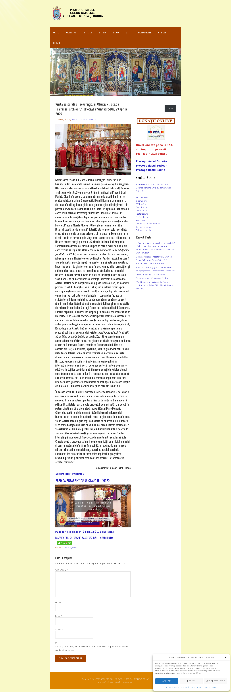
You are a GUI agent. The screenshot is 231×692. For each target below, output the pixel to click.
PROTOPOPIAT (71, 32)
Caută (170, 108)
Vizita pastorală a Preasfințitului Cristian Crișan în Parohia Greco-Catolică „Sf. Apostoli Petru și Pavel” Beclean (154, 260)
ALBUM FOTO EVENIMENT (70, 474)
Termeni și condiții (209, 687)
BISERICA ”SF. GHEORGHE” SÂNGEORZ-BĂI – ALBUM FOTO (84, 538)
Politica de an (142, 230)
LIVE (128, 32)
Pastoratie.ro (142, 213)
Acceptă (166, 681)
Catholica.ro (141, 207)
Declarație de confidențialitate (190, 687)
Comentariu (61, 569)
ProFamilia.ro (142, 217)
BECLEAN (88, 32)
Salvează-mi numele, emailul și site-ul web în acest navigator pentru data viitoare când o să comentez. (91, 648)
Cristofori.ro (141, 210)
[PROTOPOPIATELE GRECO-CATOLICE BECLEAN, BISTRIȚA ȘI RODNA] (76, 19)
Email (58, 616)
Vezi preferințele (215, 681)
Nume (59, 602)
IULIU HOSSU (142, 197)
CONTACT (162, 32)
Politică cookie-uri (172, 687)
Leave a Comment (88, 119)
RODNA (116, 32)
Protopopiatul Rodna (150, 170)
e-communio (141, 200)
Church (101, 682)
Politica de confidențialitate (148, 223)
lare (151, 230)
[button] (225, 657)
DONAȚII (56, 42)
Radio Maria (141, 220)
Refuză (191, 681)
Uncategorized (70, 547)
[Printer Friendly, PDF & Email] (64, 543)
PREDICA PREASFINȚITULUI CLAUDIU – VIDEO (82, 480)
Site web (59, 629)
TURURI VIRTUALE (144, 32)
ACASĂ (56, 32)
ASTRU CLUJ (141, 204)
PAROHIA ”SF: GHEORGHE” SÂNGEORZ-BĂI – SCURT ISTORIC (85, 532)
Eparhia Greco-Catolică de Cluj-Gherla (153, 184)
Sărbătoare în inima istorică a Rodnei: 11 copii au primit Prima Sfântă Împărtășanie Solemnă (154, 285)
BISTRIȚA (102, 32)
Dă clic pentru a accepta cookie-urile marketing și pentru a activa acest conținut (93, 505)
